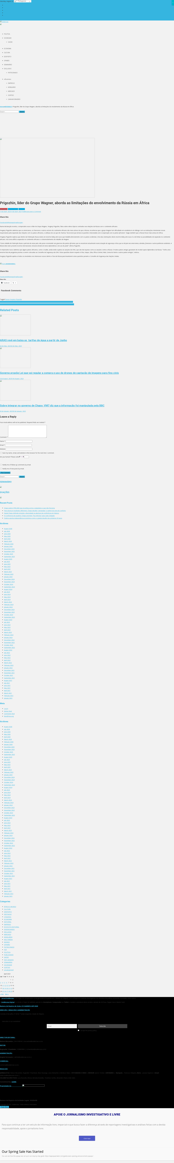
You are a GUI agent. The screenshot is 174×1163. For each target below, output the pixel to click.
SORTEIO (11, 95)
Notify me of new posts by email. (13, 469)
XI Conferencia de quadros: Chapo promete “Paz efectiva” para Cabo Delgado (29, 516)
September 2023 (9, 617)
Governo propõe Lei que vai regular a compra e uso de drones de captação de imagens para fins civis (59, 372)
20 (7, 988)
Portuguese (21, 1)
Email (2, 445)
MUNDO (7, 942)
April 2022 (7, 660)
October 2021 (8, 675)
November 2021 (9, 673)
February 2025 (8, 574)
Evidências (25, 212)
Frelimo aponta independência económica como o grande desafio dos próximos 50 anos (33, 518)
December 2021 (9, 670)
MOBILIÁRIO (12, 87)
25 (3, 991)
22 (11, 988)
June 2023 (7, 625)
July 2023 (7, 622)
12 (5, 985)
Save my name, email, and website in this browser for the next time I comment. (28, 453)
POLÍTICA (7, 34)
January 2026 (8, 546)
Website (2, 449)
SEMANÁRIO (8, 64)
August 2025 (8, 559)
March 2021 (8, 693)
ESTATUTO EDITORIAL (11, 5)
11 (3, 985)
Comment (4, 437)
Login (6, 8)
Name (2, 441)
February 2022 (8, 665)
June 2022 (7, 655)
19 (5, 988)
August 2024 (8, 589)
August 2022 (8, 650)
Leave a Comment (35, 212)
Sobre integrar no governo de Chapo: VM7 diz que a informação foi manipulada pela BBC (52, 405)
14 (9, 985)
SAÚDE (10, 42)
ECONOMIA (7, 48)
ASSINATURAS (8, 13)
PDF (5, 950)
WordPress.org (9, 716)
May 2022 (7, 658)
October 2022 (8, 645)
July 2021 (7, 683)
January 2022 (8, 668)
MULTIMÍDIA (8, 940)
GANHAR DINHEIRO (14, 99)
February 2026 (8, 544)
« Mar (2, 994)
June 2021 (7, 685)
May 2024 (7, 597)
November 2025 (9, 551)
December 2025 (9, 549)
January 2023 (8, 637)
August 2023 (8, 620)
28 (9, 991)
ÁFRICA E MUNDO (10, 15)
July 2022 (7, 653)
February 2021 (8, 696)
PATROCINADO (13, 73)
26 (5, 991)
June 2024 (7, 594)
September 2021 (9, 678)
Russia (7, 299)
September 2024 (9, 587)
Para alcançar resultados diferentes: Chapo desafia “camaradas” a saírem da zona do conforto (35, 511)
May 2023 (7, 627)
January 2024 (8, 607)
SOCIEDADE (7, 38)
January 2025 (8, 577)
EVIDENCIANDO (9, 929)
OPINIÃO (6, 60)
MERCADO (11, 91)
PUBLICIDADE (8, 955)
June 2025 (7, 564)
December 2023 (9, 610)
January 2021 (8, 698)
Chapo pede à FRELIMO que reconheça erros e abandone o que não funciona (29, 508)
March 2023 (8, 632)
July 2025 (7, 562)
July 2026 (7, 531)
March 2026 (8, 541)
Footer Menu (4, 1107)
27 (7, 991)
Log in (6, 709)
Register (6, 10)
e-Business (7, 79)
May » (7, 994)
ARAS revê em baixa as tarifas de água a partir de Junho (33, 340)
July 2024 (7, 592)
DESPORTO (7, 56)
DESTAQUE (3, 209)
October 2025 (8, 554)
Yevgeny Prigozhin (16, 299)
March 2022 (8, 663)
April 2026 (7, 539)
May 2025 (7, 567)
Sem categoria (8, 960)
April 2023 (7, 630)
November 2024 (9, 582)
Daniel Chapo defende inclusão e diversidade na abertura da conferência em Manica (31, 513)
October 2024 (8, 584)
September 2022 (9, 647)
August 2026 (8, 529)
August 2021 (8, 680)
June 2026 (7, 534)
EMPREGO (11, 83)
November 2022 (9, 642)
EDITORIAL (7, 922)
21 (9, 988)
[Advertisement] (87, 123)
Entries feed (8, 711)
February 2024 (8, 605)
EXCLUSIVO (7, 68)
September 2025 (9, 556)
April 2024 (7, 599)
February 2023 (8, 635)
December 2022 (9, 640)
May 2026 (7, 536)
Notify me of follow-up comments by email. (16, 465)
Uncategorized (8, 970)
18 (3, 988)
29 (11, 991)
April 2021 (7, 690)
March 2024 (8, 602)
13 (7, 985)
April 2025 (7, 569)
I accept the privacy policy (88, 1030)
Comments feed (9, 714)
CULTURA (7, 52)
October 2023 (8, 615)
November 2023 (9, 612)
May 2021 (7, 688)
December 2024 (9, 579)
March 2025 (8, 572)
